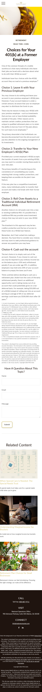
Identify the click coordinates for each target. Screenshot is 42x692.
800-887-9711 (24, 602)
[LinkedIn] (22, 627)
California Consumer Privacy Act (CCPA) (16, 659)
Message (5, 404)
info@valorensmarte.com (21, 623)
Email (4, 390)
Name (4, 376)
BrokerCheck (38, 635)
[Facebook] (18, 627)
